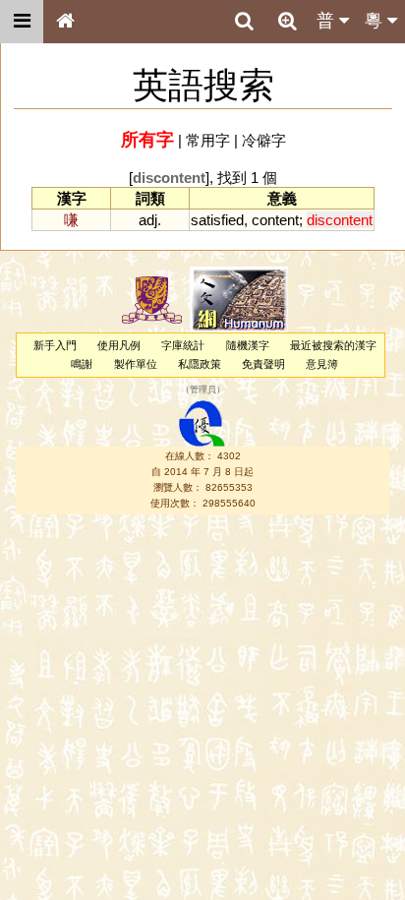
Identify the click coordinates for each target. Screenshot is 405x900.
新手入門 (55, 345)
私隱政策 (199, 364)
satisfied (217, 219)
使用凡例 (119, 345)
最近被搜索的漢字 (333, 345)
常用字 (208, 140)
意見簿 (322, 364)
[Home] (65, 21)
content (275, 219)
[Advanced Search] (287, 20)
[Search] (243, 21)
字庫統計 (182, 345)
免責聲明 (263, 364)
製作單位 (135, 364)
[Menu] (21, 21)
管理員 (203, 390)
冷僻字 (264, 140)
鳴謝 (81, 364)
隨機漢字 (247, 345)
